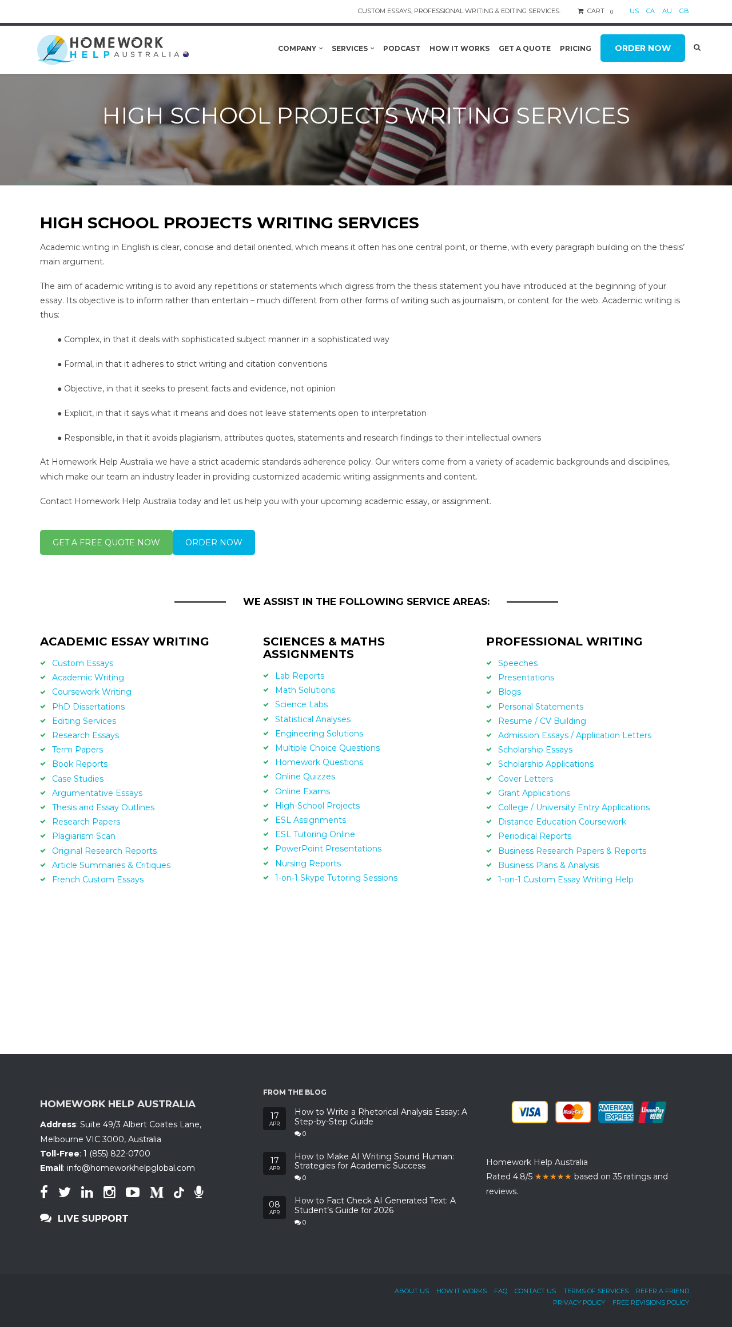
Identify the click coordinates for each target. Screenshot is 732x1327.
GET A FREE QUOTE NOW (106, 542)
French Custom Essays (98, 879)
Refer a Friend (662, 1291)
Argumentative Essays (97, 793)
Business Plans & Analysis (548, 865)
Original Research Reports (104, 851)
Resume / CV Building (542, 721)
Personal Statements (540, 707)
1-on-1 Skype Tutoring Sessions (336, 878)
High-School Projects (317, 806)
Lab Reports (299, 676)
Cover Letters (525, 779)
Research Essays (85, 735)
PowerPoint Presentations (328, 848)
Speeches (518, 663)
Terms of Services (595, 1291)
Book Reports (80, 764)
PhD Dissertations (88, 707)
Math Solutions (305, 690)
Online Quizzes (305, 776)
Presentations (526, 677)
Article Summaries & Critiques (111, 865)
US (634, 11)
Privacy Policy (579, 1302)
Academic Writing (88, 677)
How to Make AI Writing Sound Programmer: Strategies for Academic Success (374, 1161)
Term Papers (77, 749)
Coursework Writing (92, 692)
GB (684, 11)
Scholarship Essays (535, 749)
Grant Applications (534, 793)
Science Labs (301, 704)
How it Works (461, 1291)
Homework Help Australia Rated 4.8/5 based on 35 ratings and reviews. (577, 1176)
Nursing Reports (308, 863)
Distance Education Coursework (562, 822)
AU (667, 11)
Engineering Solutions (319, 733)
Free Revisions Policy (650, 1302)
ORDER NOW (213, 542)
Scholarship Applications (546, 764)
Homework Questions (319, 762)
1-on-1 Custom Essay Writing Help (566, 879)
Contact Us (535, 1291)
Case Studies (78, 779)
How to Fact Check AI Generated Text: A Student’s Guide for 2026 (375, 1205)
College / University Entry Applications (574, 807)
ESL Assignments (310, 820)
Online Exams (302, 791)
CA (650, 11)
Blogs (509, 692)
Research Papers (86, 822)
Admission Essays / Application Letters (574, 735)
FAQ (500, 1291)
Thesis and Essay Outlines (103, 807)
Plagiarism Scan (84, 836)
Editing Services (84, 721)
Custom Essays (82, 663)
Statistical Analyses (313, 719)
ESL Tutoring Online (315, 834)
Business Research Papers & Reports (572, 851)
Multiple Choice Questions (327, 748)
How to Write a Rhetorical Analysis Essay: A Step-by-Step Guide (381, 1117)
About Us (412, 1291)
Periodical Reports (534, 836)
